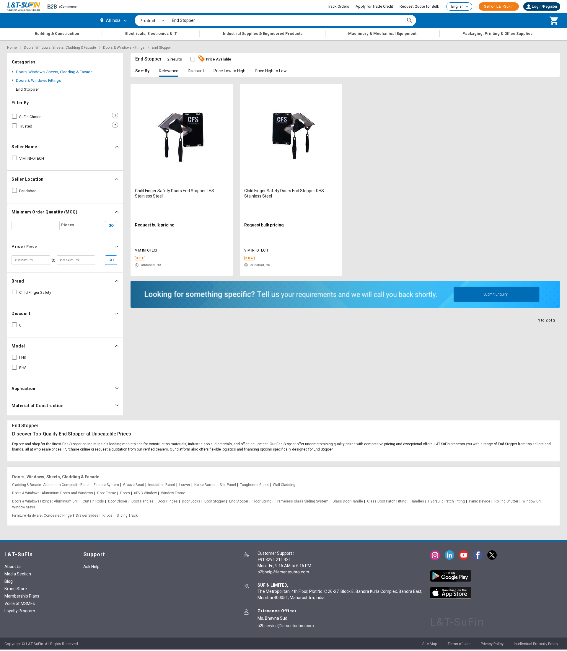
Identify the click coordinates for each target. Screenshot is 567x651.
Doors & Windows (26, 493)
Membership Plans (21, 596)
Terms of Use (459, 644)
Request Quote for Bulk (419, 6)
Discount (196, 70)
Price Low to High (229, 70)
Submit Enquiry (495, 294)
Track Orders (338, 6)
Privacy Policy (492, 644)
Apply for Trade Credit (374, 6)
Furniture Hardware (27, 515)
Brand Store (15, 588)
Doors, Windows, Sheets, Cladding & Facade (60, 47)
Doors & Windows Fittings (124, 47)
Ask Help (91, 566)
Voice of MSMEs (19, 603)
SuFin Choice (30, 117)
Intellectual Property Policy (536, 644)
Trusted (25, 126)
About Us (13, 566)
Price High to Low (271, 70)
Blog (8, 581)
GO (111, 225)
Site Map (429, 644)
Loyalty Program (19, 610)
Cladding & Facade (26, 485)
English (457, 6)
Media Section (17, 574)
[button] (541, 6)
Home (12, 47)
